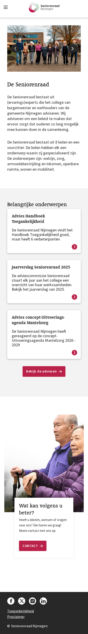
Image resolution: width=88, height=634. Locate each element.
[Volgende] (72, 48)
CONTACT (30, 546)
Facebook (10, 601)
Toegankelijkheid (20, 611)
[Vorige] (15, 48)
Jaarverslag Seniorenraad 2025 (41, 267)
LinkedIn (43, 601)
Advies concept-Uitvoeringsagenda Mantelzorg (38, 320)
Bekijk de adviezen (41, 371)
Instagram (32, 601)
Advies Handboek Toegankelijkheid (28, 218)
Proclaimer (16, 616)
